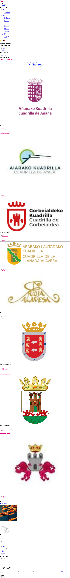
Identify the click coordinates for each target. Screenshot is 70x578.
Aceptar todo (2, 576)
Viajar (2, 554)
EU (2, 5)
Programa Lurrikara (4, 55)
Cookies (62, 571)
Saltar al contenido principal (3, 0)
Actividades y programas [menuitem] (7, 12)
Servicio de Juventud (4, 194)
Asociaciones (3, 546)
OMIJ (2, 428)
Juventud (3, 496)
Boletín (4, 5)
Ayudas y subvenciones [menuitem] (7, 13)
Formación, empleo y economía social (7, 429)
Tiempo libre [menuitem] (5, 17)
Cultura (3, 128)
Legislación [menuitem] (5, 22)
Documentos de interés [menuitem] (6, 14)
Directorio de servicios (5, 236)
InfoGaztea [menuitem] (5, 25)
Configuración (2, 575)
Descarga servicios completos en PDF (5, 133)
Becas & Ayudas (4, 552)
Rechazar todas (2, 577)
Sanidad (3, 130)
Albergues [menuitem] (5, 10)
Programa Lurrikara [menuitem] (6, 11)
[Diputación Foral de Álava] (4, 541)
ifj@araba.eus (3, 566)
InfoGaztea (3, 550)
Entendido (2, 572)
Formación (3, 553)
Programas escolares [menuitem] (6, 21)
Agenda (3, 551)
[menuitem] (3, 9)
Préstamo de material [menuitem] (6, 16)
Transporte (3, 237)
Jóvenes (3, 54)
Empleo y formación (4, 129)
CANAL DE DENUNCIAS (5, 569)
